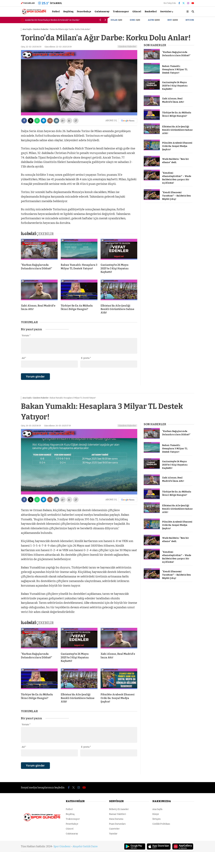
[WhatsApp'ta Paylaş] (37, 120)
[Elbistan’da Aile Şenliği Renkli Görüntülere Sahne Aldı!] (119, 291)
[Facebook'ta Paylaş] (24, 120)
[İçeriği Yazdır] (56, 120)
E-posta (86, 358)
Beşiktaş (68, 11)
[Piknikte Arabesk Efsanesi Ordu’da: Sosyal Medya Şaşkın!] (152, 149)
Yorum (26, 335)
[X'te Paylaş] (30, 120)
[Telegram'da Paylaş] (43, 120)
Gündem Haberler (127, 46)
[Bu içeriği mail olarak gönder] (50, 120)
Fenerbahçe (84, 11)
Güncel (136, 11)
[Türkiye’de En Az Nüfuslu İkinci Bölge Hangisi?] (79, 291)
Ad (24, 358)
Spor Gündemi (62, 846)
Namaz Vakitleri (117, 814)
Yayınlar (113, 833)
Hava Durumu (116, 819)
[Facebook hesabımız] (179, 3)
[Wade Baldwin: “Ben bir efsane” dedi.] (152, 166)
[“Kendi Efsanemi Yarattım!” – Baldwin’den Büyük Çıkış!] (152, 199)
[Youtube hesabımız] (193, 3)
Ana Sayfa (157, 809)
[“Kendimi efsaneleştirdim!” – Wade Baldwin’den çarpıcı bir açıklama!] (152, 179)
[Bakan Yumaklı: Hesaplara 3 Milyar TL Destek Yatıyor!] (79, 250)
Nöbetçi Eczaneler (119, 809)
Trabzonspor (121, 11)
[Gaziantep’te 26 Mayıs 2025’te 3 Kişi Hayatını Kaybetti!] (119, 250)
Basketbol (151, 11)
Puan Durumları (117, 824)
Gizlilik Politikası (161, 824)
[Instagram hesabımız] (188, 3)
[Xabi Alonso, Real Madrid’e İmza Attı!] (39, 291)
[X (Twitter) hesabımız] (183, 3)
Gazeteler (114, 828)
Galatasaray (102, 11)
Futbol (56, 11)
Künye (155, 814)
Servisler (165, 11)
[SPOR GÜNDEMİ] (34, 14)
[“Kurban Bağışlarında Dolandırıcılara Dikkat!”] (39, 250)
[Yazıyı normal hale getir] (76, 120)
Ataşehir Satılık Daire (85, 846)
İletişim (156, 819)
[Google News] (127, 120)
